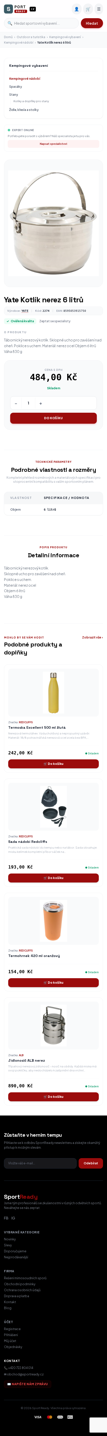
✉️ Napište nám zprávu (27, 1384)
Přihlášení (11, 1335)
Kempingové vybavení (65, 37)
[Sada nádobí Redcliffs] (53, 807)
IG (13, 1218)
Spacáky (15, 86)
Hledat (92, 23)
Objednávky (13, 1347)
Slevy (8, 1245)
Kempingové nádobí (18, 42)
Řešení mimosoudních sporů (25, 1278)
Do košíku (53, 418)
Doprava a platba (16, 1296)
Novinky (10, 1239)
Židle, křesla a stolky (24, 110)
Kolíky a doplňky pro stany (31, 101)
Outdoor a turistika (31, 37)
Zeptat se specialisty (54, 321)
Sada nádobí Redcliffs (27, 841)
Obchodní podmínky (19, 1284)
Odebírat (91, 1163)
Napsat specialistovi (53, 143)
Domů (8, 37)
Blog (7, 1308)
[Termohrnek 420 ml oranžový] (53, 921)
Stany (13, 94)
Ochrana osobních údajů (22, 1290)
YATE (24, 310)
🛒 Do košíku (53, 764)
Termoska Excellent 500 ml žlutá (37, 727)
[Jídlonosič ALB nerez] (53, 1025)
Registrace (12, 1329)
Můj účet (10, 1341)
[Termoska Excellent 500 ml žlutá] (53, 693)
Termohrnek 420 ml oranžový (34, 956)
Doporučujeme (15, 1251)
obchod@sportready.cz (25, 1374)
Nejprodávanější (16, 1257)
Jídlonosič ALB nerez (26, 1060)
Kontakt (10, 1302)
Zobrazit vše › (92, 637)
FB (6, 1218)
